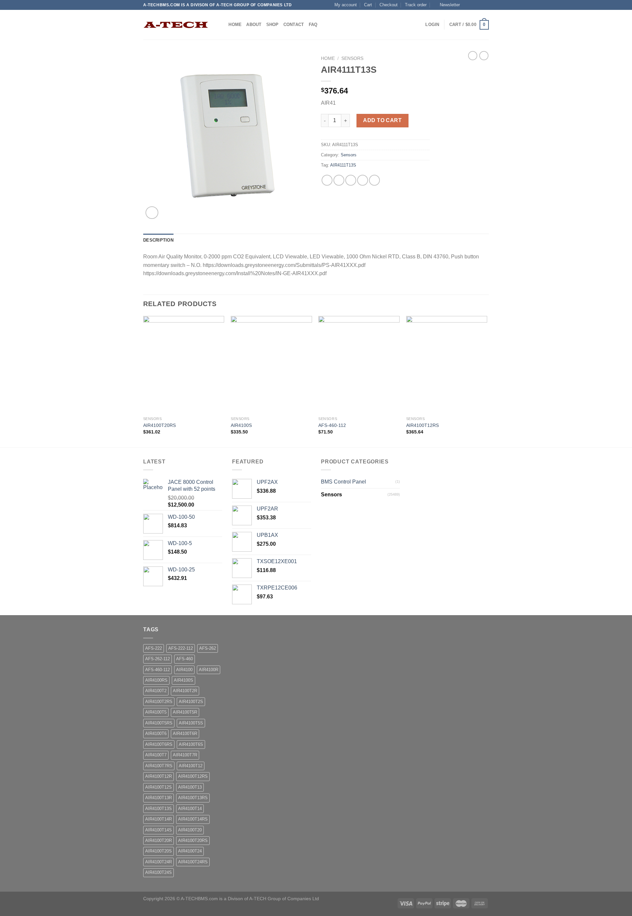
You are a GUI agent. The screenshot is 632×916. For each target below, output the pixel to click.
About (253, 24)
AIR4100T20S (158, 851)
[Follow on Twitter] (479, 5)
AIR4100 (184, 669)
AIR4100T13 (190, 787)
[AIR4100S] (271, 364)
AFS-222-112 (180, 648)
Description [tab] (158, 240)
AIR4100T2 (156, 690)
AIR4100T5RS (158, 722)
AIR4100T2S (191, 701)
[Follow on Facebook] (467, 5)
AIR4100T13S (158, 808)
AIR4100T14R (158, 819)
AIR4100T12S (158, 787)
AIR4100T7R (185, 754)
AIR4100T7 (156, 754)
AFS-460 (184, 658)
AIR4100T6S (191, 744)
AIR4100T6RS (158, 744)
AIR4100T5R (185, 712)
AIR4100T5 (156, 712)
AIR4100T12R (158, 776)
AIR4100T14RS (193, 819)
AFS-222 (153, 648)
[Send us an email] (485, 5)
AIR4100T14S (158, 829)
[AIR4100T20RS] (183, 364)
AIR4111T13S (343, 165)
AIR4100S (241, 425)
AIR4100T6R (185, 733)
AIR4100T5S (191, 722)
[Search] (221, 24)
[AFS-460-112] (359, 364)
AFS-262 (207, 648)
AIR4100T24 (190, 851)
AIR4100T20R (158, 840)
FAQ (313, 24)
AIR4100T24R (158, 861)
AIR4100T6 (156, 733)
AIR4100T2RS (158, 701)
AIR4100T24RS (193, 861)
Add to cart (382, 120)
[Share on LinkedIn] (374, 180)
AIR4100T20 (190, 829)
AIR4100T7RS (158, 765)
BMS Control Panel (343, 481)
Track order (416, 4)
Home (235, 24)
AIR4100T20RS (159, 425)
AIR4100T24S (158, 872)
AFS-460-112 (332, 425)
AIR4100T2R (185, 690)
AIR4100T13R (158, 797)
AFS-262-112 (157, 658)
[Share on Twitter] (338, 180)
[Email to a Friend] (350, 180)
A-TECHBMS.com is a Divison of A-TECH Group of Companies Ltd (250, 898)
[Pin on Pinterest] (362, 180)
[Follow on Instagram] (473, 5)
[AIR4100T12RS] (446, 364)
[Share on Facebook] (327, 180)
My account (345, 4)
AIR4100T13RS (193, 797)
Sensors (352, 58)
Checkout (389, 4)
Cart (368, 4)
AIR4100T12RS (422, 425)
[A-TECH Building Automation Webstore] (176, 24)
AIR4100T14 (190, 808)
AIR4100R (208, 669)
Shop (272, 24)
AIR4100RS (156, 680)
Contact (293, 24)
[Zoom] (151, 212)
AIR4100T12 (190, 765)
